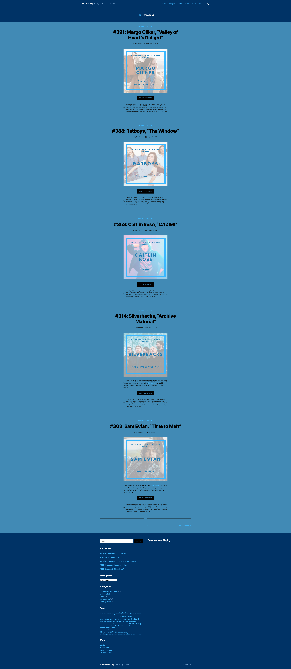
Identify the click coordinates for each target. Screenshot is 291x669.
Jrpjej (148, 506)
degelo (140, 291)
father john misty (124, 619)
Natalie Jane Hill (162, 508)
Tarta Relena (161, 509)
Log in (102, 645)
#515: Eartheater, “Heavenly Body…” (113, 565)
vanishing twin (133, 205)
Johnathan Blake (141, 506)
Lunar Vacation (136, 508)
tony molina (159, 203)
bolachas (139, 43)
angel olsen (115, 613)
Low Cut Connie (144, 107)
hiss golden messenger (140, 199)
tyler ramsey (149, 111)
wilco (128, 634)
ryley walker (131, 628)
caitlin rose (134, 291)
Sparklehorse (162, 109)
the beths (142, 111)
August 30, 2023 (152, 137)
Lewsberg (128, 107)
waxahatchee (121, 634)
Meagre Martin (130, 201)
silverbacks (138, 405)
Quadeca (164, 294)
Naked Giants (139, 294)
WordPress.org (106, 653)
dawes (101, 619)
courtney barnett (122, 615)
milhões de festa (114, 625)
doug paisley (145, 291)
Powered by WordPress (123, 665)
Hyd (138, 292)
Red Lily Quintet (134, 109)
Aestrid (135, 197)
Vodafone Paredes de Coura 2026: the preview (118, 561)
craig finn (117, 617)
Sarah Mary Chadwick (152, 109)
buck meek (141, 197)
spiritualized (149, 509)
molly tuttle (150, 403)
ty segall (148, 511)
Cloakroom (153, 399)
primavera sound (107, 628)
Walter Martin (129, 406)
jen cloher (155, 292)
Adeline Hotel (129, 504)
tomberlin (162, 405)
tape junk (136, 111)
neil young (137, 509)
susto (155, 509)
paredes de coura (129, 625)
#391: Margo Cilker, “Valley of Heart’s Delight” (145, 34)
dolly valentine (136, 106)
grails (131, 199)
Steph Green (151, 203)
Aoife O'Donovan (130, 399)
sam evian (143, 509)
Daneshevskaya (149, 197)
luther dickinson (154, 107)
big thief (139, 104)
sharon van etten (105, 630)
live (101, 596)
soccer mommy (115, 630)
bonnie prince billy (131, 613)
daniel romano (137, 617)
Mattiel (135, 403)
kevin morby (135, 623)
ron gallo (142, 296)
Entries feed (104, 648)
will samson (156, 111)
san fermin (142, 109)
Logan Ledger (136, 107)
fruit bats (162, 399)
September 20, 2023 (152, 43)
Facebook (164, 4)
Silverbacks (152, 383)
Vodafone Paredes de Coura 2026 (113, 553)
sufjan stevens (130, 111)
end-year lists (105, 594)
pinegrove (157, 403)
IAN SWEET (143, 106)
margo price (107, 625)
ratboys (128, 203)
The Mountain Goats (108, 632)
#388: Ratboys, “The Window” (145, 131)
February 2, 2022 (152, 327)
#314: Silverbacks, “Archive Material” (145, 318)
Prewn (163, 201)
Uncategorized (105, 602)
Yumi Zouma (164, 111)
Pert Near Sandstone (154, 201)
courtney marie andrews (107, 617)
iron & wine (103, 624)
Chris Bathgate (145, 399)
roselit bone (144, 203)
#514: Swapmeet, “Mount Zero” (112, 569)
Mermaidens (138, 201)
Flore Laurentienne (131, 292)
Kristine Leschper (162, 506)
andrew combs (108, 613)
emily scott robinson (139, 504)
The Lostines (152, 296)
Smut (146, 296)
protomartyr (119, 628)
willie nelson (133, 634)
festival (135, 619)
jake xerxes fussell (131, 506)
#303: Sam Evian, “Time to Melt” (145, 426)
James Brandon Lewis (154, 106)
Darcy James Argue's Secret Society (152, 104)
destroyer (113, 619)
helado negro (149, 504)
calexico (138, 399)
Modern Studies (130, 294)
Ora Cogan (145, 201)
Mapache (164, 199)
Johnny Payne (136, 401)
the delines (142, 511)
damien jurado (126, 617)
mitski (127, 109)
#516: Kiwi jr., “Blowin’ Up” (110, 557)
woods (139, 634)
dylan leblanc (157, 197)
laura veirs (163, 106)
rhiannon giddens (135, 203)
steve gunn (122, 630)
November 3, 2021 (152, 432)
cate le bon (113, 615)
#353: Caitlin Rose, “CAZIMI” (145, 224)
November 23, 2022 (152, 230)
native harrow (129, 509)
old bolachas (105, 599)
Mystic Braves (153, 508)
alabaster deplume (131, 104)
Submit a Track (196, 4)
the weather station (154, 405)
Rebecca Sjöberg (134, 296)
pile (160, 294)
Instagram (172, 4)
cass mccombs (104, 615)
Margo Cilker (162, 107)
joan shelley (119, 623)
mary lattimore (145, 508)
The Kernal (145, 405)
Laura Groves (151, 199)
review (125, 628)
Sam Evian (155, 485)
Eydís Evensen (154, 291)
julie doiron (153, 506)
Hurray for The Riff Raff (160, 504)
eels (158, 399)
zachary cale (137, 406)
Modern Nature (142, 403)
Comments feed (106, 650)
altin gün (101, 613)
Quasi (127, 296)
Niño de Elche (147, 294)
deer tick (106, 619)
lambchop (102, 625)
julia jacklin (125, 623)
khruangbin (144, 401)
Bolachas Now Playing (183, 4)
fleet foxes (162, 291)
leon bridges (151, 401)
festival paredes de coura (106, 621)
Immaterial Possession (146, 292)
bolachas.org (87, 4)
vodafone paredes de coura (108, 634)
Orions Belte (154, 294)
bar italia (128, 291)
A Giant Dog (129, 197)
